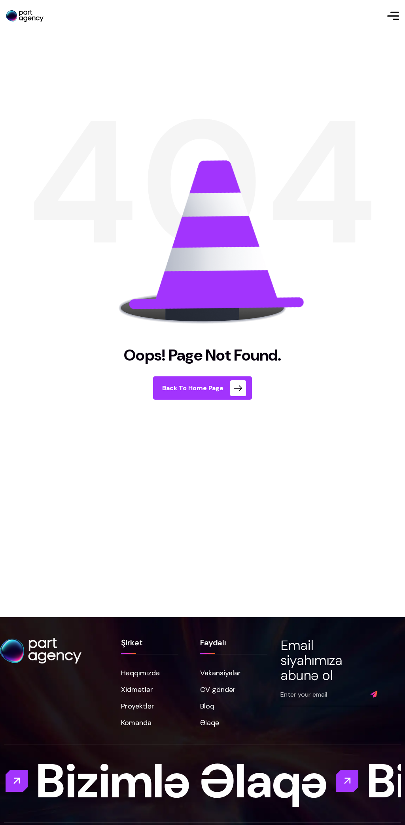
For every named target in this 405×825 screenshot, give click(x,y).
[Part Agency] (25, 16)
